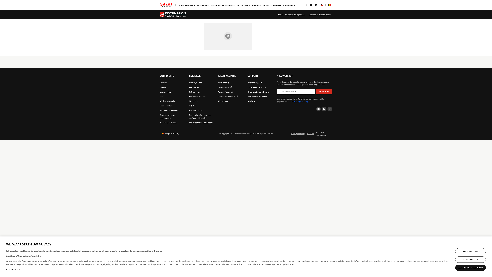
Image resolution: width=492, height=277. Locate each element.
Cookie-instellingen (470, 251)
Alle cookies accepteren (470, 267)
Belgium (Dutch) (172, 133)
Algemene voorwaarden (321, 133)
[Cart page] (316, 5)
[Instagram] (329, 109)
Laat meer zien (13, 269)
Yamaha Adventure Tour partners (291, 14)
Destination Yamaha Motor (320, 14)
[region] (246, 256)
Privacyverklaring (301, 101)
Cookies (310, 133)
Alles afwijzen (470, 259)
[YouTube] (318, 109)
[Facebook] (324, 109)
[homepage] (166, 5)
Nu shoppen (289, 5)
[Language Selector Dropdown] (329, 5)
